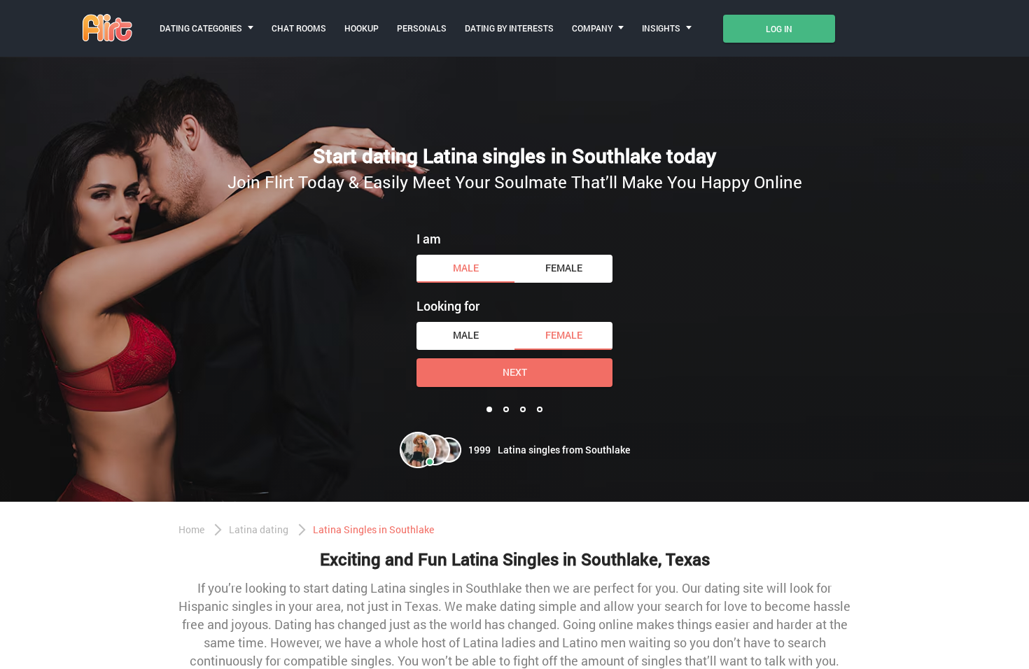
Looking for (447, 305)
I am (428, 238)
